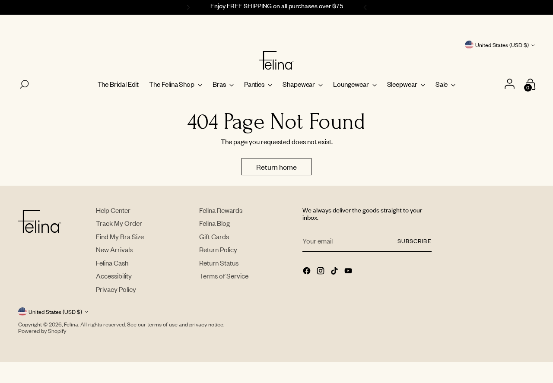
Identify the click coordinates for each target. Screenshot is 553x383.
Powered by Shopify (42, 331)
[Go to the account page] (510, 84)
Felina (71, 324)
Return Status (218, 262)
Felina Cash (112, 262)
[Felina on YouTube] (349, 271)
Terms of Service (223, 275)
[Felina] (276, 60)
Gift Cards (214, 236)
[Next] (366, 7)
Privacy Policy (116, 289)
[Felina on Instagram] (321, 271)
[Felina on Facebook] (307, 271)
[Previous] (187, 7)
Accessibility (114, 275)
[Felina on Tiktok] (335, 271)
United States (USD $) (502, 45)
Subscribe (414, 241)
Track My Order (119, 223)
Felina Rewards (220, 210)
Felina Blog (214, 223)
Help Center (113, 210)
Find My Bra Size (120, 236)
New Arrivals (114, 249)
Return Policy (218, 249)
